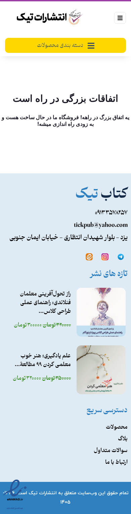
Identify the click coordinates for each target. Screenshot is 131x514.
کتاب (101, 194)
